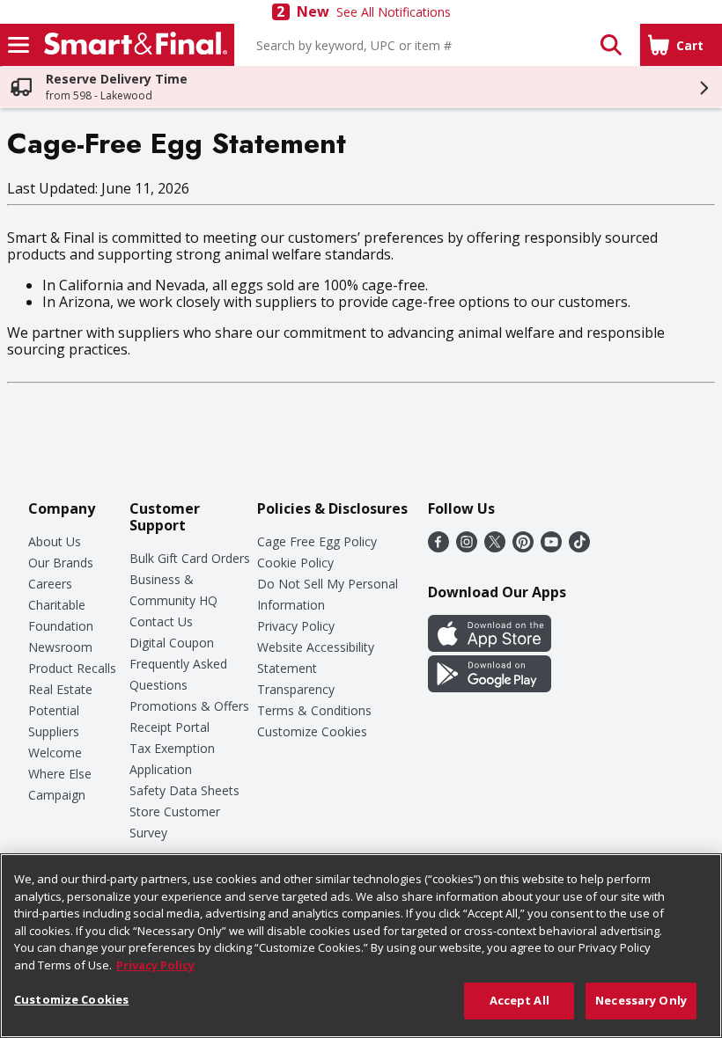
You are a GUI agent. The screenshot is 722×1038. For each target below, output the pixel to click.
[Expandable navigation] (18, 45)
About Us (54, 541)
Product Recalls (72, 668)
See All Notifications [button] (393, 12)
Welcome (55, 752)
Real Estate (60, 689)
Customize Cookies (312, 731)
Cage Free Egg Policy (317, 541)
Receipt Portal (169, 727)
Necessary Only (641, 1000)
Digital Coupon (171, 642)
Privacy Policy (296, 626)
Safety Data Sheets (184, 790)
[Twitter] (494, 547)
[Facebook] (438, 547)
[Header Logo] (132, 45)
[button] (611, 45)
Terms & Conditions (314, 710)
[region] (361, 945)
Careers (50, 583)
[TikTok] (579, 547)
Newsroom (60, 647)
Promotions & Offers (189, 706)
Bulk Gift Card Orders (189, 558)
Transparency (296, 689)
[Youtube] (551, 547)
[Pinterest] (523, 547)
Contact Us (161, 621)
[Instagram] (466, 547)
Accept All (519, 1000)
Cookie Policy (295, 562)
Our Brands (60, 562)
